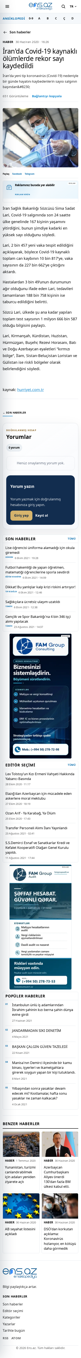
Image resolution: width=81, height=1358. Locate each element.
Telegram (29, 173)
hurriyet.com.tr (30, 389)
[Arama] (63, 6)
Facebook (17, 173)
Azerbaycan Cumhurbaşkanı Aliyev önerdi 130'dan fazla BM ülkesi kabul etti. (57, 1177)
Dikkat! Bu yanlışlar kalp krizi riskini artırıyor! (40, 586)
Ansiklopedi (14, 18)
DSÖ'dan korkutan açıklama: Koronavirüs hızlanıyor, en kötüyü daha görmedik (60, 1239)
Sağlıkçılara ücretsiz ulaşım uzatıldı (32, 601)
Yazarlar (9, 1324)
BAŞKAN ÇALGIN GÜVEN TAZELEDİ (40, 1046)
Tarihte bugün (14, 1330)
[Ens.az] (40, 6)
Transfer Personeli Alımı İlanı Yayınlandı (36, 827)
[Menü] (7, 6)
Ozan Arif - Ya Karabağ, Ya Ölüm (30, 813)
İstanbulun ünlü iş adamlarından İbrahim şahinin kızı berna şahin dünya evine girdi (42, 1009)
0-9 (31, 18)
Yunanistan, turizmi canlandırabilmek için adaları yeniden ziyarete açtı (20, 1174)
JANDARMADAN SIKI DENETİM (36, 1030)
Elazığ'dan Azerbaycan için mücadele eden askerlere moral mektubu (38, 796)
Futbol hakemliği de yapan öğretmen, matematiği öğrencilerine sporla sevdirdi (37, 569)
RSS (6, 1338)
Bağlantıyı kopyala (47, 96)
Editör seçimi (13, 1311)
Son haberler (13, 1304)
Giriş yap (21, 515)
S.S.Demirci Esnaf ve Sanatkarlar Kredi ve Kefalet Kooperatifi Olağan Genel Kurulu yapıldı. (37, 847)
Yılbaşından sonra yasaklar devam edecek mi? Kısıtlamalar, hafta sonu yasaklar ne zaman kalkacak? (39, 1093)
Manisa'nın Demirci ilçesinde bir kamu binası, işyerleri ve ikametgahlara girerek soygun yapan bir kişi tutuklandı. (43, 1067)
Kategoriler (11, 1317)
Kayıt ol (41, 515)
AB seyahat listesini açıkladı (20, 1231)
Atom (16, 1338)
